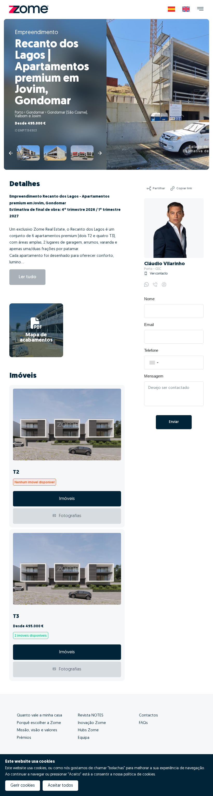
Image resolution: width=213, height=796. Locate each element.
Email (149, 325)
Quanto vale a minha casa (39, 715)
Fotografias (69, 516)
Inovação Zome (92, 723)
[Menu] (200, 9)
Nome (149, 299)
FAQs (143, 723)
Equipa (83, 738)
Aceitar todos (60, 786)
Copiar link (184, 188)
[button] (153, 363)
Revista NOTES (90, 715)
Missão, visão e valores (37, 730)
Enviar (174, 422)
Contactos (148, 715)
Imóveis (67, 499)
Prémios (24, 738)
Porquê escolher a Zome (39, 723)
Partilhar (159, 188)
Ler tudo (27, 277)
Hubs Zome (88, 730)
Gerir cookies (22, 786)
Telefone (151, 350)
